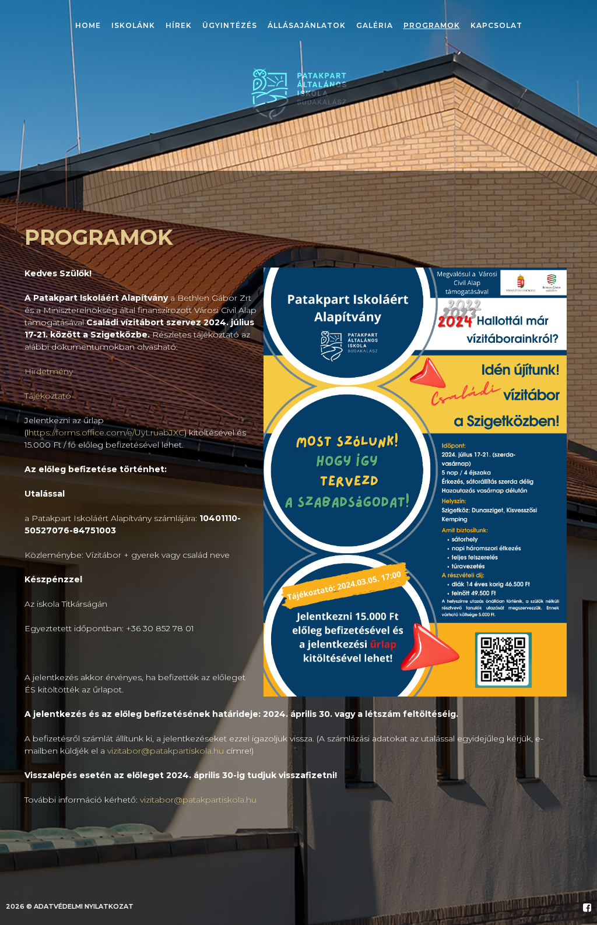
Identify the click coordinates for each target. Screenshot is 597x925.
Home (88, 25)
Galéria (374, 25)
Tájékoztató (47, 396)
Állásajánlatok (307, 25)
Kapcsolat (496, 25)
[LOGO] (299, 93)
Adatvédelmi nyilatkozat (84, 906)
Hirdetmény (48, 371)
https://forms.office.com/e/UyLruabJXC (106, 432)
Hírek (179, 25)
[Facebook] (587, 908)
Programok (431, 25)
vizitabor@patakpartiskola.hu (165, 750)
